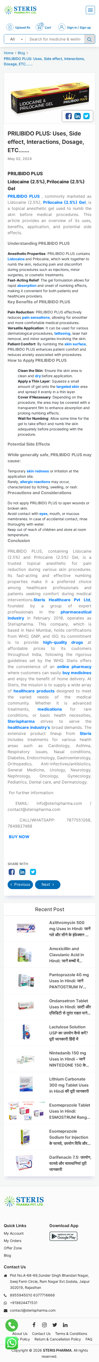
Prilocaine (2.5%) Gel (64, 202)
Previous (21, 884)
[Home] (20, 10)
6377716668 (44, 1295)
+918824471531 (24, 1302)
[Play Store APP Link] (63, 1236)
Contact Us (41, 1333)
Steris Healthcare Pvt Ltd (62, 599)
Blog (21, 53)
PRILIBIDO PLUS (24, 196)
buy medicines (76, 672)
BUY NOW (19, 836)
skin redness (38, 471)
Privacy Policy (18, 1339)
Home (8, 53)
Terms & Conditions (71, 1333)
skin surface (75, 344)
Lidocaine (16, 259)
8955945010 (21, 1295)
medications (54, 709)
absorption (27, 285)
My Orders (12, 1240)
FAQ (89, 1339)
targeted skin (67, 386)
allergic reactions (35, 481)
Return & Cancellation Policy (58, 1339)
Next (46, 884)
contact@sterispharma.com (33, 1310)
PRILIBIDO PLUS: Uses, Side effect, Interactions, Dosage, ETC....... (44, 61)
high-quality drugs (63, 642)
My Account (14, 1233)
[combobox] (15, 39)
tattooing (62, 333)
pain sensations (36, 317)
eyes (43, 513)
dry (38, 376)
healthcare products (33, 690)
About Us (19, 1333)
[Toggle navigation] (90, 10)
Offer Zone (13, 1248)
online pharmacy (74, 666)
